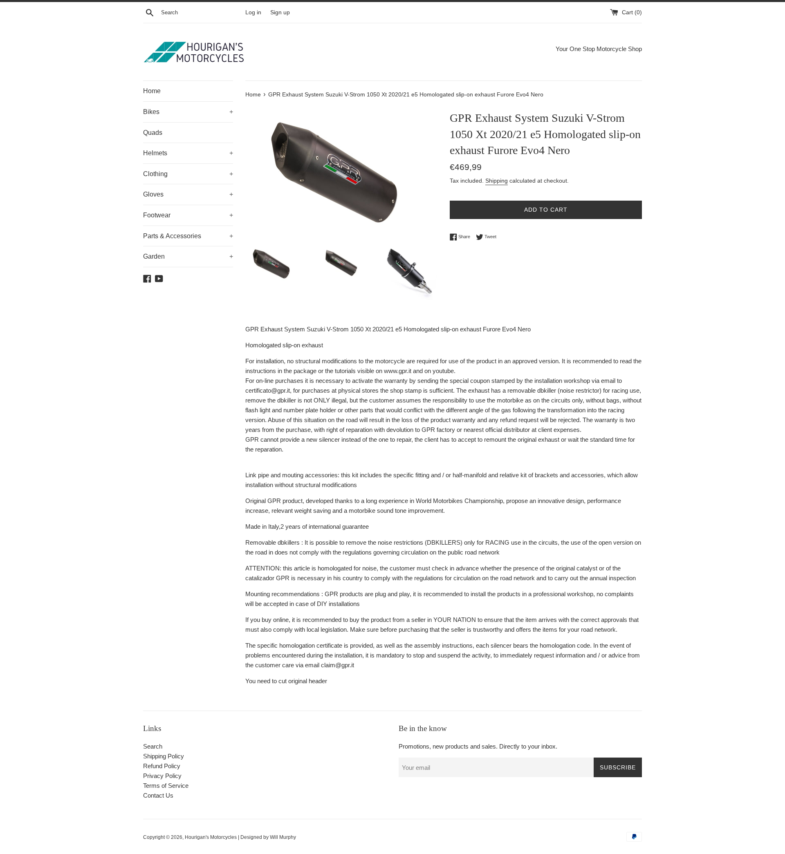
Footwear (188, 215)
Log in (253, 12)
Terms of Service (165, 785)
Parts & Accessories (188, 236)
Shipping (496, 180)
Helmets (188, 153)
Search (152, 746)
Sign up (280, 12)
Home (152, 90)
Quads (152, 132)
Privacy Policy (162, 775)
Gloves (188, 194)
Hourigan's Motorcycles (211, 837)
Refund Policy (161, 765)
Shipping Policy (163, 756)
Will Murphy (283, 837)
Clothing (188, 173)
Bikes (188, 111)
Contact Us (158, 795)
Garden (188, 256)
